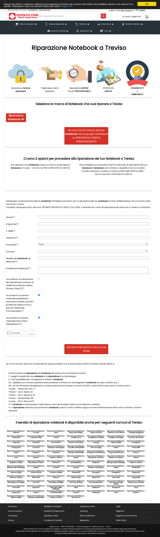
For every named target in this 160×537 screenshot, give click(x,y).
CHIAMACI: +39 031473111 (39, 10)
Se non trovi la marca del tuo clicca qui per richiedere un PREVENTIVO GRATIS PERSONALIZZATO (86, 135)
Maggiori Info (67, 6)
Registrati (120, 511)
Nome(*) (10, 217)
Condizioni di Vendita (53, 520)
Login (118, 506)
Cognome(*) (12, 224)
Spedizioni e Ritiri (51, 515)
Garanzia (84, 511)
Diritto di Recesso (87, 515)
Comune (10, 251)
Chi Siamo (12, 506)
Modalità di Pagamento (54, 511)
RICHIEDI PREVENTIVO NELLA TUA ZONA (86, 349)
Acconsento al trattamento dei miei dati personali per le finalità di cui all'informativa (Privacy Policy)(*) (20, 284)
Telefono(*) (12, 237)
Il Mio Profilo (121, 520)
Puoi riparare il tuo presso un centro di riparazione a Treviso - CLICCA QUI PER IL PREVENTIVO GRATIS (40, 166)
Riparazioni (84, 520)
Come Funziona (15, 511)
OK (146, 3)
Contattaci (13, 515)
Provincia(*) (12, 244)
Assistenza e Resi (87, 506)
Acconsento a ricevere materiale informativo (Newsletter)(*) (17, 321)
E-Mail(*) (10, 231)
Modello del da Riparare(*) (18, 260)
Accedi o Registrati (131, 16)
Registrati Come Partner (126, 515)
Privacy (11, 520)
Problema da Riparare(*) (18, 268)
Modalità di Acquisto (53, 506)
